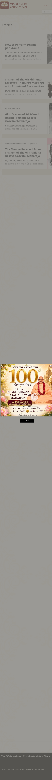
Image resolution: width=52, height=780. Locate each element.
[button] (27, 421)
